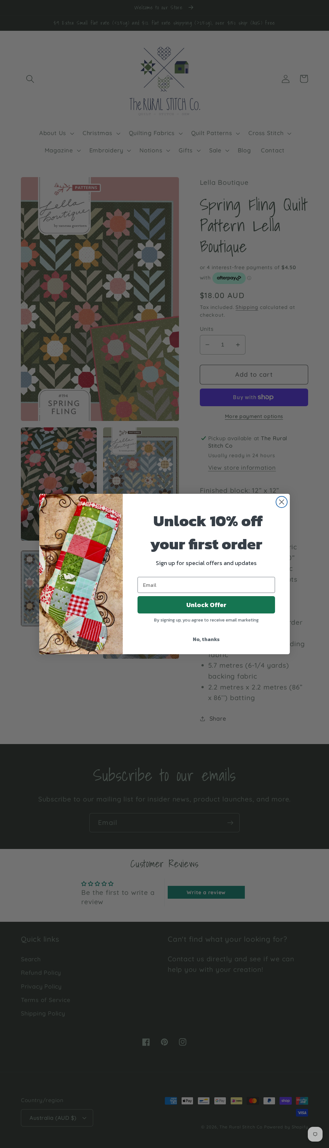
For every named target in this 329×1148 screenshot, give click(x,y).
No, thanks (206, 639)
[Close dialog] (281, 502)
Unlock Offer (206, 605)
